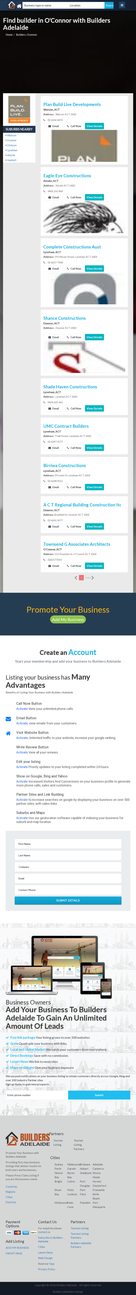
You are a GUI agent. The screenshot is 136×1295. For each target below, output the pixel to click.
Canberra (98, 1168)
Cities (9, 1197)
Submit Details (68, 900)
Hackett (11, 160)
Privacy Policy (46, 1269)
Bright (58, 1181)
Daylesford (99, 1185)
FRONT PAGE (14, 1253)
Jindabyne (86, 1172)
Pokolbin (85, 1202)
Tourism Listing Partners (79, 1145)
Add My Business (68, 619)
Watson (11, 135)
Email (55, 126)
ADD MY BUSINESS (17, 1247)
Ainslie (11, 155)
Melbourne (73, 1164)
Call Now (75, 126)
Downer (12, 140)
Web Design (45, 1258)
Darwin (71, 1168)
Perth (58, 1168)
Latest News (45, 1252)
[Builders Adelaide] (26, 6)
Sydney (59, 1164)
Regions (10, 1191)
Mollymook (61, 1202)
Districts (11, 1202)
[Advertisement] (68, 66)
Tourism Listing (80, 1228)
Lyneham (12, 150)
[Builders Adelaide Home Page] (28, 1140)
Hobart (84, 1168)
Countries (11, 1186)
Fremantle (99, 1189)
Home (9, 34)
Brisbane (85, 1164)
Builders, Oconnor (26, 34)
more (88, 577)
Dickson (12, 145)
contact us (44, 1231)
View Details (94, 126)
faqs (51, 1263)
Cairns (71, 1181)
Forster (97, 1181)
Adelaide (98, 1164)
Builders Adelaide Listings (68, 1291)
